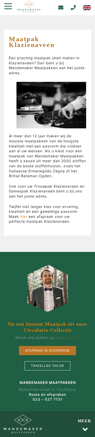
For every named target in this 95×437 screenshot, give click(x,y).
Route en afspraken (47, 394)
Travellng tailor (47, 366)
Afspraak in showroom (47, 350)
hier (24, 216)
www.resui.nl (68, 337)
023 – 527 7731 (48, 399)
